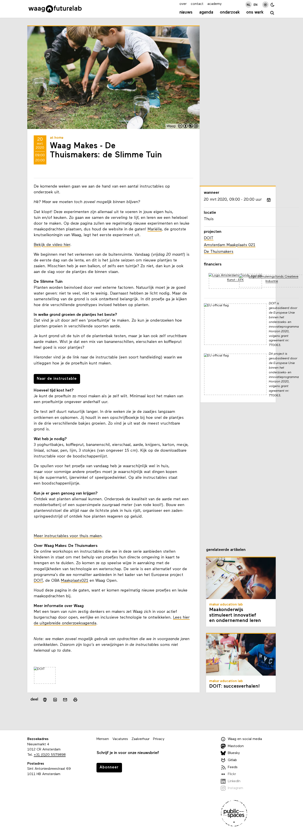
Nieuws (186, 12)
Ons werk (255, 12)
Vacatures (120, 739)
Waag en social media (245, 739)
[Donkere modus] (272, 4)
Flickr (232, 774)
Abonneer (109, 767)
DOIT (38, 581)
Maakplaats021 (74, 581)
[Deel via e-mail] (65, 699)
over (183, 4)
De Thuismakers (218, 252)
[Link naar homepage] (55, 9)
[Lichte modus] (265, 4)
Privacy (158, 739)
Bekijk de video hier (52, 245)
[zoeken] (272, 13)
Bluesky (234, 753)
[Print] (75, 699)
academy (214, 4)
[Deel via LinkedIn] (55, 699)
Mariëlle (155, 229)
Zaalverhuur (141, 739)
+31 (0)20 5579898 (50, 755)
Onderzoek (230, 12)
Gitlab (232, 760)
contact (197, 4)
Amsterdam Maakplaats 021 (229, 245)
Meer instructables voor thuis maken (68, 536)
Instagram (235, 788)
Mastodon (236, 746)
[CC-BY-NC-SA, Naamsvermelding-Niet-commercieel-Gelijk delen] (188, 126)
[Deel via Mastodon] (45, 699)
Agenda (206, 12)
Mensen (102, 739)
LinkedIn (234, 781)
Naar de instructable (57, 379)
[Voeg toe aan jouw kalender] (268, 199)
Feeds (233, 767)
